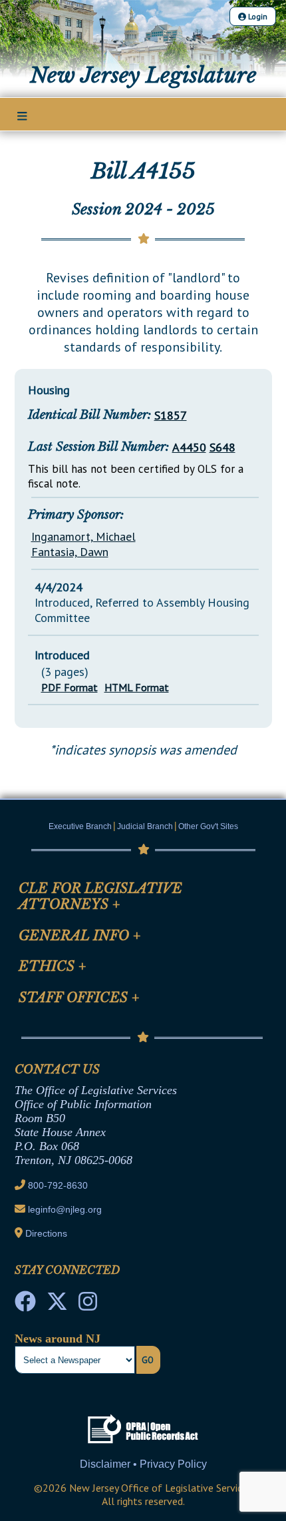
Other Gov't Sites (208, 826)
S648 (222, 447)
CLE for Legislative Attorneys (100, 896)
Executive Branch (80, 826)
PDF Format (69, 687)
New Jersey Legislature (143, 75)
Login (256, 16)
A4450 (189, 447)
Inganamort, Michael (83, 536)
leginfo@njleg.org (65, 1209)
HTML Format (136, 687)
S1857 (170, 415)
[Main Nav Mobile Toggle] (22, 115)
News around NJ (57, 1338)
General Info (80, 936)
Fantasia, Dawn (69, 551)
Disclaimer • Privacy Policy (143, 1464)
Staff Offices (79, 998)
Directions (46, 1233)
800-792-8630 (58, 1185)
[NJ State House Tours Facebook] (25, 1305)
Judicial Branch (145, 826)
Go (148, 1360)
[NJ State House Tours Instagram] (87, 1305)
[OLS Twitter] (57, 1305)
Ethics (52, 966)
